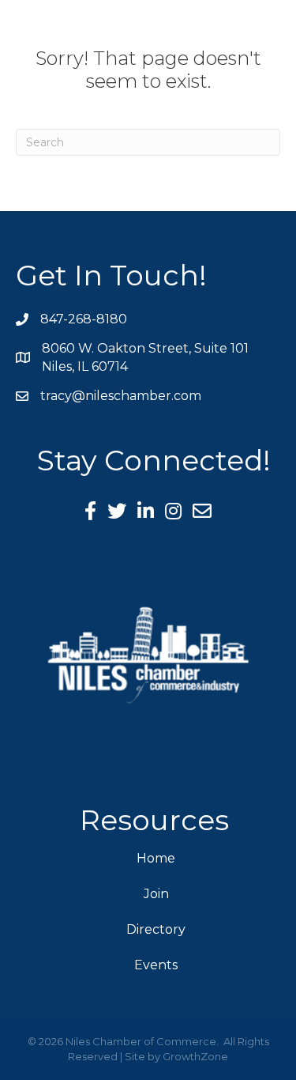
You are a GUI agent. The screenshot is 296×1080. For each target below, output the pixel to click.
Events (156, 964)
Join (156, 893)
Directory (155, 929)
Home (156, 858)
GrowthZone (195, 1056)
